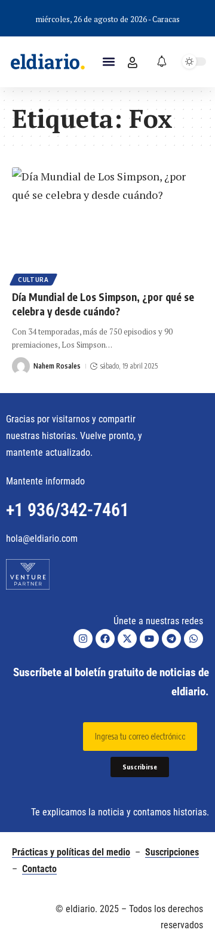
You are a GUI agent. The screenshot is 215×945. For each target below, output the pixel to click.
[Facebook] (105, 638)
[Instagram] (83, 638)
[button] (108, 62)
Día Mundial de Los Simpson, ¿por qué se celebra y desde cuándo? (103, 304)
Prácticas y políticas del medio (71, 852)
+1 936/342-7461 (67, 509)
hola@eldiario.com (42, 538)
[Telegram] (171, 638)
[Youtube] (149, 638)
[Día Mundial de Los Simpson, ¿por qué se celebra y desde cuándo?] (107, 224)
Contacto (39, 869)
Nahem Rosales (57, 365)
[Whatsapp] (193, 638)
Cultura (33, 279)
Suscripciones (172, 852)
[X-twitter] (127, 638)
